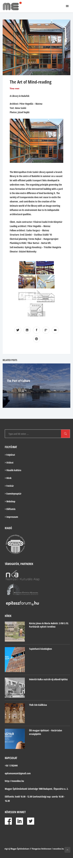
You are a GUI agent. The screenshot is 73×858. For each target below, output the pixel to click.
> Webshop (10, 501)
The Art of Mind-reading (30, 82)
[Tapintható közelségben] (15, 659)
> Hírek (8, 478)
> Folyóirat (10, 454)
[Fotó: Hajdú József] (27, 267)
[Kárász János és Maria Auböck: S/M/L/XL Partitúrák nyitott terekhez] (15, 632)
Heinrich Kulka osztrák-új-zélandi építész (48, 679)
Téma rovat (14, 88)
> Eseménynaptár (13, 493)
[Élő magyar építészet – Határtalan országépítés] (15, 739)
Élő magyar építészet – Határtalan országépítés (45, 732)
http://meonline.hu (14, 781)
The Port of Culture (18, 381)
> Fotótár (9, 485)
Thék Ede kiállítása (38, 705)
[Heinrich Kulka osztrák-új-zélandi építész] (15, 688)
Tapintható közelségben (40, 648)
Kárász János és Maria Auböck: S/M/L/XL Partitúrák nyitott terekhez (49, 625)
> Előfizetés (10, 509)
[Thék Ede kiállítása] (15, 713)
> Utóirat (9, 462)
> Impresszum (11, 516)
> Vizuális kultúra (13, 470)
